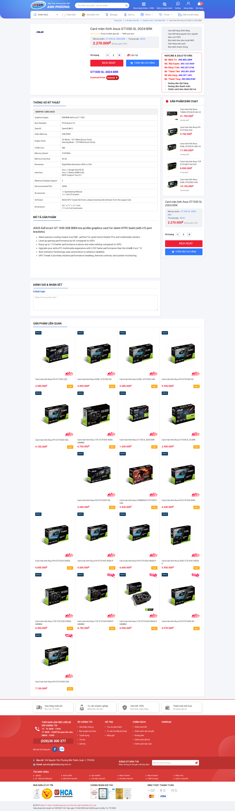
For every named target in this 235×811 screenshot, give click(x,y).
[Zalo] (61, 749)
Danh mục (43, 15)
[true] (196, 762)
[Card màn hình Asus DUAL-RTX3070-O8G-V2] (172, 148)
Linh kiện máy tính (132, 20)
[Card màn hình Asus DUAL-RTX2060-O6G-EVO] (172, 184)
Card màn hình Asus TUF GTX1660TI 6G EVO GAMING (190, 164)
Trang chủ (118, 20)
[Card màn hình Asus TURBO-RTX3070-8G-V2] (172, 114)
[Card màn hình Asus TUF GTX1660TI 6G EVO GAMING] (172, 166)
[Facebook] (55, 749)
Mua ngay (54, 385)
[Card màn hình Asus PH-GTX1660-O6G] (172, 132)
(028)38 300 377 (53, 741)
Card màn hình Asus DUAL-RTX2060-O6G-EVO (189, 182)
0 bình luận (39, 291)
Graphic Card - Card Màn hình (154, 20)
